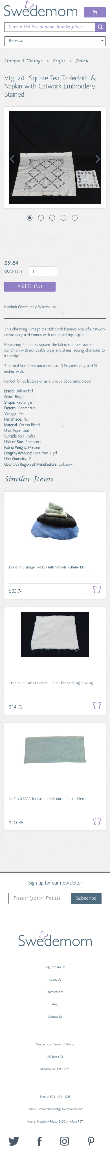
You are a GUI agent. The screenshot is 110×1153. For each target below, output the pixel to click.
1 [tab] (29, 218)
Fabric (82, 61)
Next (98, 159)
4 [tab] (63, 218)
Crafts (58, 61)
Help (55, 1004)
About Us (55, 979)
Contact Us (55, 1017)
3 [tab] (52, 218)
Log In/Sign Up (55, 967)
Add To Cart (30, 286)
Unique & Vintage (23, 61)
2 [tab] (41, 218)
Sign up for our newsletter (55, 882)
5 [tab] (75, 218)
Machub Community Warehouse (30, 307)
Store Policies (55, 992)
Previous (11, 159)
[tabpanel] (55, 157)
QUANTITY (14, 271)
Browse (15, 41)
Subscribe (86, 898)
